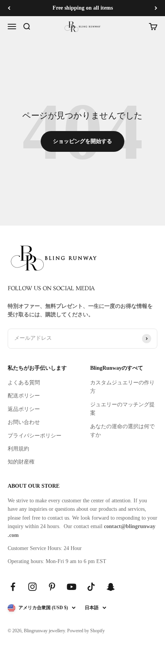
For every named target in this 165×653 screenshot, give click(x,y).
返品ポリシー (24, 409)
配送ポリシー (24, 396)
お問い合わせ (24, 422)
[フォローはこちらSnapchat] (111, 587)
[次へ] (156, 8)
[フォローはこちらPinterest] (52, 587)
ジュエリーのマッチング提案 (122, 409)
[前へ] (9, 8)
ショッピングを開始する (82, 141)
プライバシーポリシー (34, 436)
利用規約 (18, 449)
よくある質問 (24, 382)
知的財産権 (21, 462)
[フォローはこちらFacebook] (13, 587)
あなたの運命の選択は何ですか (122, 431)
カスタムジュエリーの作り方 (122, 387)
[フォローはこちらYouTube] (71, 587)
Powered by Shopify (86, 630)
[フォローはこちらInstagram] (32, 587)
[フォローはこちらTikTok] (91, 587)
